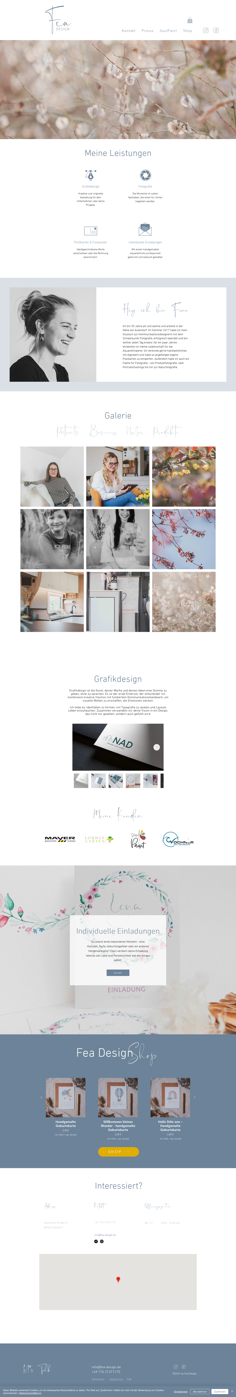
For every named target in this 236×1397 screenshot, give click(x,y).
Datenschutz (116, 1379)
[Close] (232, 1391)
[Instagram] (102, 1241)
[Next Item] (156, 747)
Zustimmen (220, 1391)
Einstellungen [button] (181, 1391)
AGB (129, 1379)
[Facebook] (96, 1241)
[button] (190, 20)
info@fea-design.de (106, 1367)
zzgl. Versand (70, 1135)
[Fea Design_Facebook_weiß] (183, 1367)
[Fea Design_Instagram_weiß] (176, 1367)
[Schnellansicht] (65, 1097)
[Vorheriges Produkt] (41, 1097)
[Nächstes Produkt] (195, 1097)
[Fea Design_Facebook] (216, 30)
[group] (118, 1109)
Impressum (98, 1379)
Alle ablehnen (200, 1391)
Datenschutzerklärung (30, 1393)
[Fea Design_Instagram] (205, 30)
